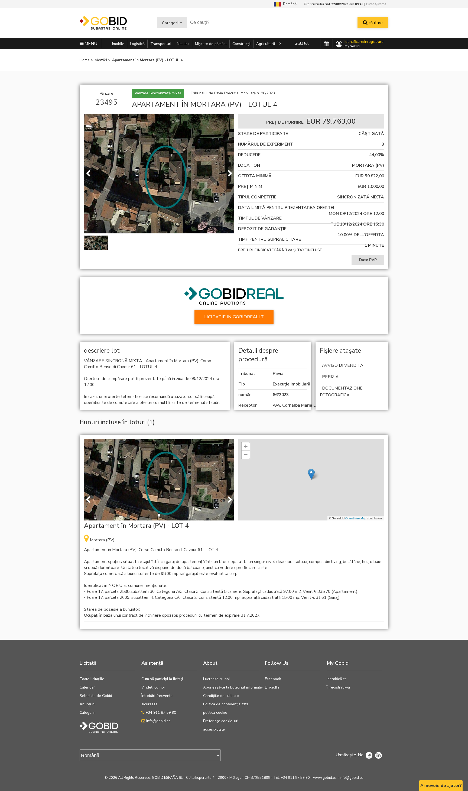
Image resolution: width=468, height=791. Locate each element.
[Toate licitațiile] (326, 44)
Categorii (170, 22)
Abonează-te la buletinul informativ (233, 687)
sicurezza (149, 704)
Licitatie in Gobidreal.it (234, 317)
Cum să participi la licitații (162, 678)
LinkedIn (272, 687)
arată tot (301, 43)
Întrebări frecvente (157, 695)
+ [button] (246, 446)
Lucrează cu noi (216, 678)
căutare (375, 23)
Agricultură (265, 43)
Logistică (137, 43)
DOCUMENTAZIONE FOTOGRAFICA (341, 391)
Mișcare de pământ (211, 43)
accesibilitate (214, 729)
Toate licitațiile (92, 678)
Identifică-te (337, 678)
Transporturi (160, 43)
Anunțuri (87, 704)
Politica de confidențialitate (226, 704)
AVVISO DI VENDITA (342, 365)
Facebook (273, 678)
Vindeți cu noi (153, 687)
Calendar (87, 687)
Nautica (183, 43)
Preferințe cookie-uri (220, 721)
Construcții (241, 43)
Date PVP (368, 259)
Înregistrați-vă (338, 687)
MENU (90, 44)
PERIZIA (330, 377)
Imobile (118, 43)
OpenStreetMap (355, 518)
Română (289, 4)
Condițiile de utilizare (221, 695)
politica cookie (215, 712)
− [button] (246, 454)
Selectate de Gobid (96, 695)
